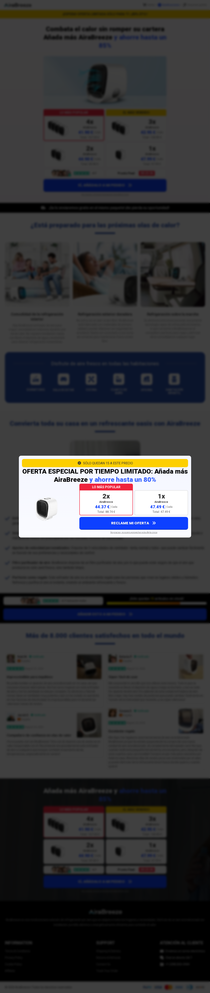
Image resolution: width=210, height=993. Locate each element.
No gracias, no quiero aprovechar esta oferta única (133, 532)
